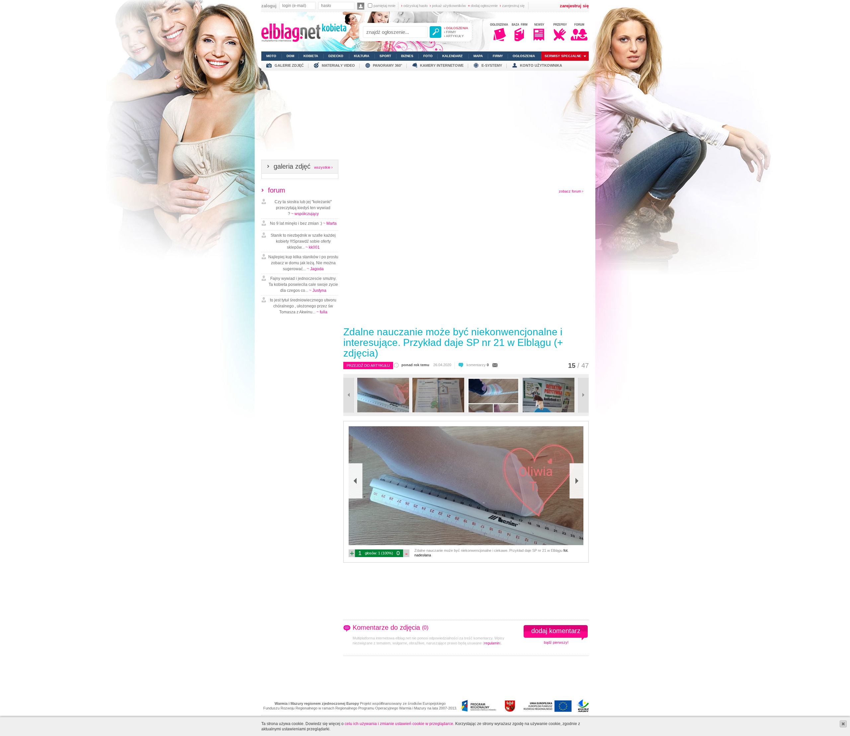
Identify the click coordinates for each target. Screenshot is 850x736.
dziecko (335, 56)
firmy (498, 56)
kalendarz (452, 56)
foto (428, 56)
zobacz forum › (571, 191)
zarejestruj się (512, 6)
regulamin (492, 643)
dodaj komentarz (555, 630)
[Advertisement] (425, 117)
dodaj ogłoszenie (483, 6)
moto (271, 56)
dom (290, 56)
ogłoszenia (524, 56)
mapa (478, 56)
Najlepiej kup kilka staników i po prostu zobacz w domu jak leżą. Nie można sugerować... (303, 263)
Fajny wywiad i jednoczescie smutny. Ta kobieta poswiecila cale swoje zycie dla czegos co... (303, 284)
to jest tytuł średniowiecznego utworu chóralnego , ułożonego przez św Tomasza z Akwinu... (303, 306)
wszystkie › (323, 167)
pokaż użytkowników (448, 6)
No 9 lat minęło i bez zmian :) (303, 223)
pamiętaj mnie (384, 6)
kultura (361, 56)
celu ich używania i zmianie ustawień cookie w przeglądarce (399, 723)
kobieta (310, 56)
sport (385, 56)
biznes (407, 56)
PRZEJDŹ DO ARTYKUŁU (368, 366)
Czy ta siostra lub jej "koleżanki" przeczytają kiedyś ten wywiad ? (303, 208)
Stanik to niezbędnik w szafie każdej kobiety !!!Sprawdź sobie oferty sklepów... (303, 241)
